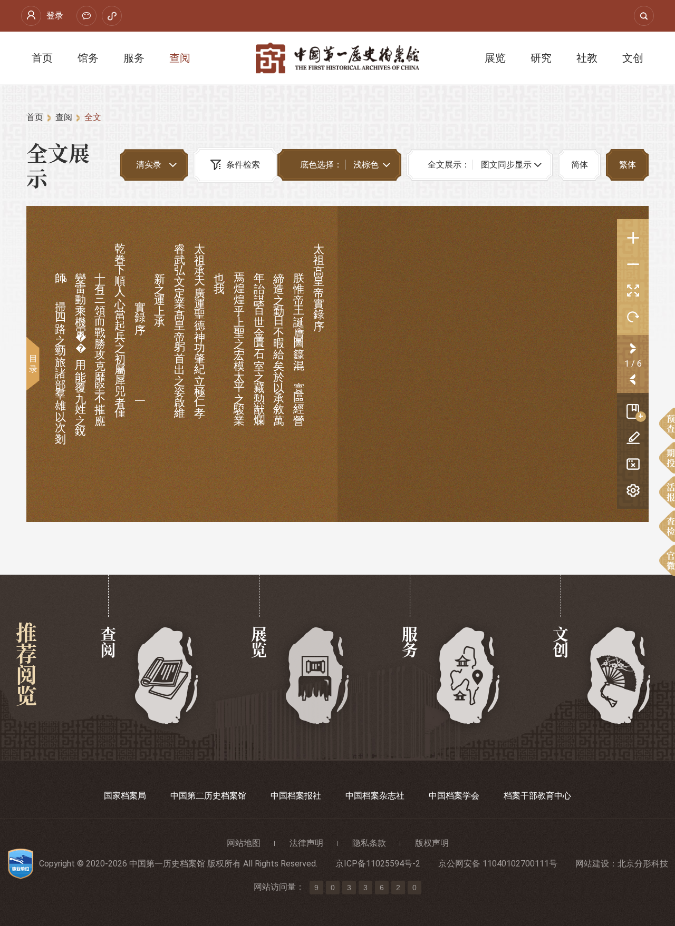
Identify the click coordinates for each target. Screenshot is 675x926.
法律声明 (306, 843)
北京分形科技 (643, 864)
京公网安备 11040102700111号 (497, 864)
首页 (42, 58)
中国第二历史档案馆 (208, 796)
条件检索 (243, 165)
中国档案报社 (296, 796)
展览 (495, 58)
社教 (586, 58)
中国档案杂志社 (374, 796)
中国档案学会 (454, 796)
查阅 (179, 58)
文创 (632, 58)
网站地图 (244, 843)
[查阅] (166, 676)
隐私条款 (369, 843)
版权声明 (432, 843)
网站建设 (592, 864)
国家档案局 (125, 796)
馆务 (88, 58)
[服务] (468, 676)
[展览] (317, 676)
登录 (54, 16)
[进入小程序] (112, 16)
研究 (541, 58)
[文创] (619, 676)
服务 (133, 58)
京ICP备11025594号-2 (377, 864)
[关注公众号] (86, 16)
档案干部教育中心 (537, 796)
